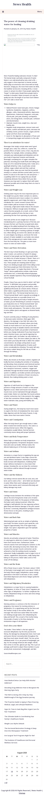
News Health (22, 4)
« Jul (5, 783)
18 (12, 771)
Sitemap (22, 793)
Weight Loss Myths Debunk (14, 723)
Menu (39, 11)
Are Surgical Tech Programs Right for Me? (19, 735)
